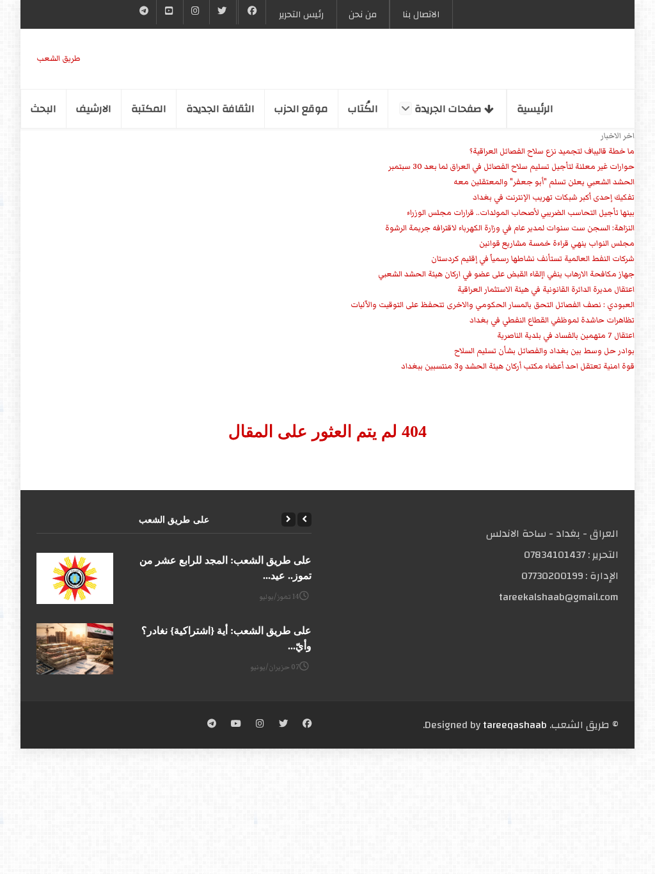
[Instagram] (260, 725)
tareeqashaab (515, 725)
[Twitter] (223, 12)
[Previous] (304, 519)
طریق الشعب (58, 58)
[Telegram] (144, 12)
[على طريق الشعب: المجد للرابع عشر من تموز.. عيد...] (74, 578)
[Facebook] (252, 12)
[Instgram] (196, 12)
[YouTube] (169, 12)
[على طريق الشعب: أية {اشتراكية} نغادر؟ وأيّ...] (74, 648)
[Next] (288, 519)
